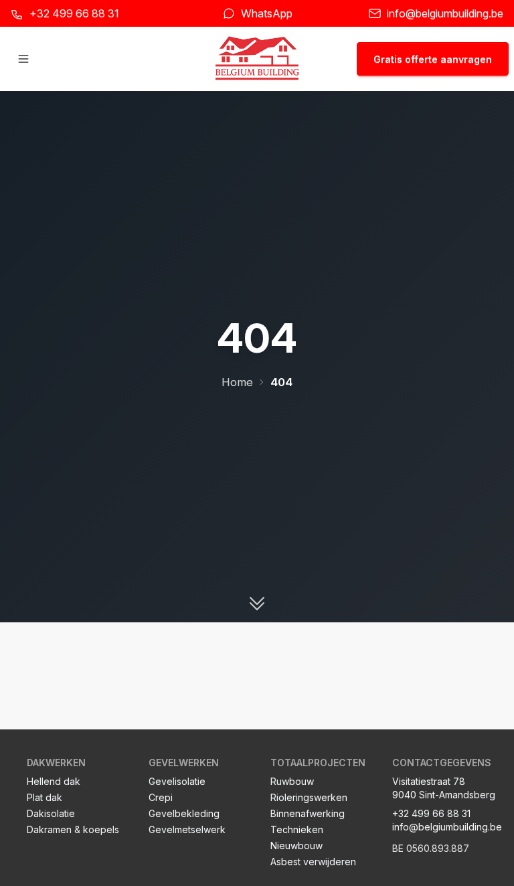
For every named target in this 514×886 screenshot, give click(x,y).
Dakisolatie (51, 813)
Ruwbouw (292, 781)
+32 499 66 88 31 (74, 13)
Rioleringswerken (308, 797)
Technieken (296, 829)
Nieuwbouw (296, 845)
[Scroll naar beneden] (257, 603)
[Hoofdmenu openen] (23, 59)
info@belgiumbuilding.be (445, 13)
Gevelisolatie (177, 781)
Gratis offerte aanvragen (432, 59)
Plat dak (44, 797)
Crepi (161, 797)
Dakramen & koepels (73, 829)
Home (237, 382)
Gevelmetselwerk (187, 829)
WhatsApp (266, 13)
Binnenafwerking (307, 813)
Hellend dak (53, 781)
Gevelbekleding (184, 813)
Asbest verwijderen (313, 861)
